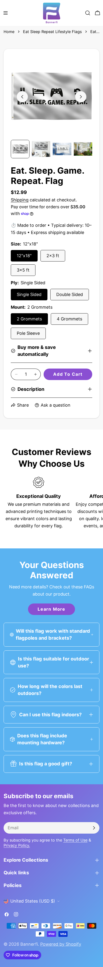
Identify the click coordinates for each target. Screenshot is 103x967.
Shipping (20, 199)
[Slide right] (80, 96)
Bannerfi (29, 944)
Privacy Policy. (17, 845)
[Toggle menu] (5, 13)
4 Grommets (69, 318)
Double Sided (69, 294)
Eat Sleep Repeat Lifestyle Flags (52, 31)
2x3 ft (52, 255)
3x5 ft (23, 270)
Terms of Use (75, 840)
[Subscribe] (94, 828)
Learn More (51, 609)
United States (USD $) (32, 901)
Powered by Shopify (60, 944)
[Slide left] (22, 96)
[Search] (87, 13)
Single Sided (29, 294)
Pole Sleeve (28, 333)
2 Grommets (29, 318)
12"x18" (24, 255)
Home (9, 31)
